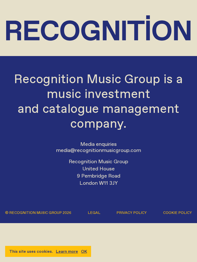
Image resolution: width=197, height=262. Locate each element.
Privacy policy (131, 213)
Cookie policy (177, 213)
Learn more (67, 251)
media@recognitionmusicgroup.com (98, 150)
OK (84, 251)
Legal (94, 213)
